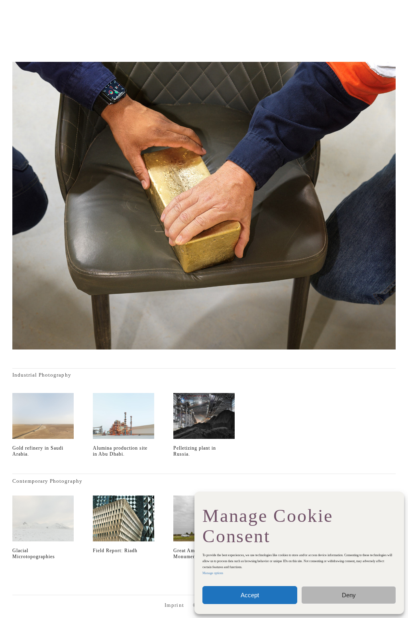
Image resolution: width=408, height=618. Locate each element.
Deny (349, 595)
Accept (250, 595)
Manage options (212, 573)
